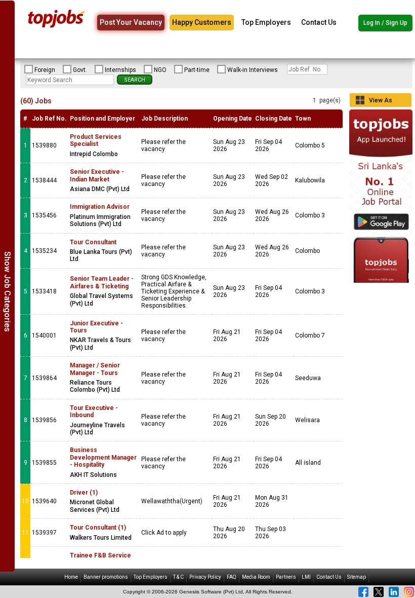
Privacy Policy (205, 577)
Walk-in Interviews (252, 69)
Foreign (44, 69)
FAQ (231, 577)
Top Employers (266, 22)
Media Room (256, 577)
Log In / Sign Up (385, 22)
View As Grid (380, 102)
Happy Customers (201, 22)
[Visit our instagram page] (409, 592)
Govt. (80, 69)
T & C (178, 577)
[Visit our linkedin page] (394, 592)
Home (71, 577)
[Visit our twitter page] (379, 592)
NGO (160, 69)
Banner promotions (106, 577)
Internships (120, 69)
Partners (286, 577)
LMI (306, 577)
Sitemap (356, 577)
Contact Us (319, 22)
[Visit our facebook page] (363, 592)
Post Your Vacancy (131, 22)
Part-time (197, 69)
